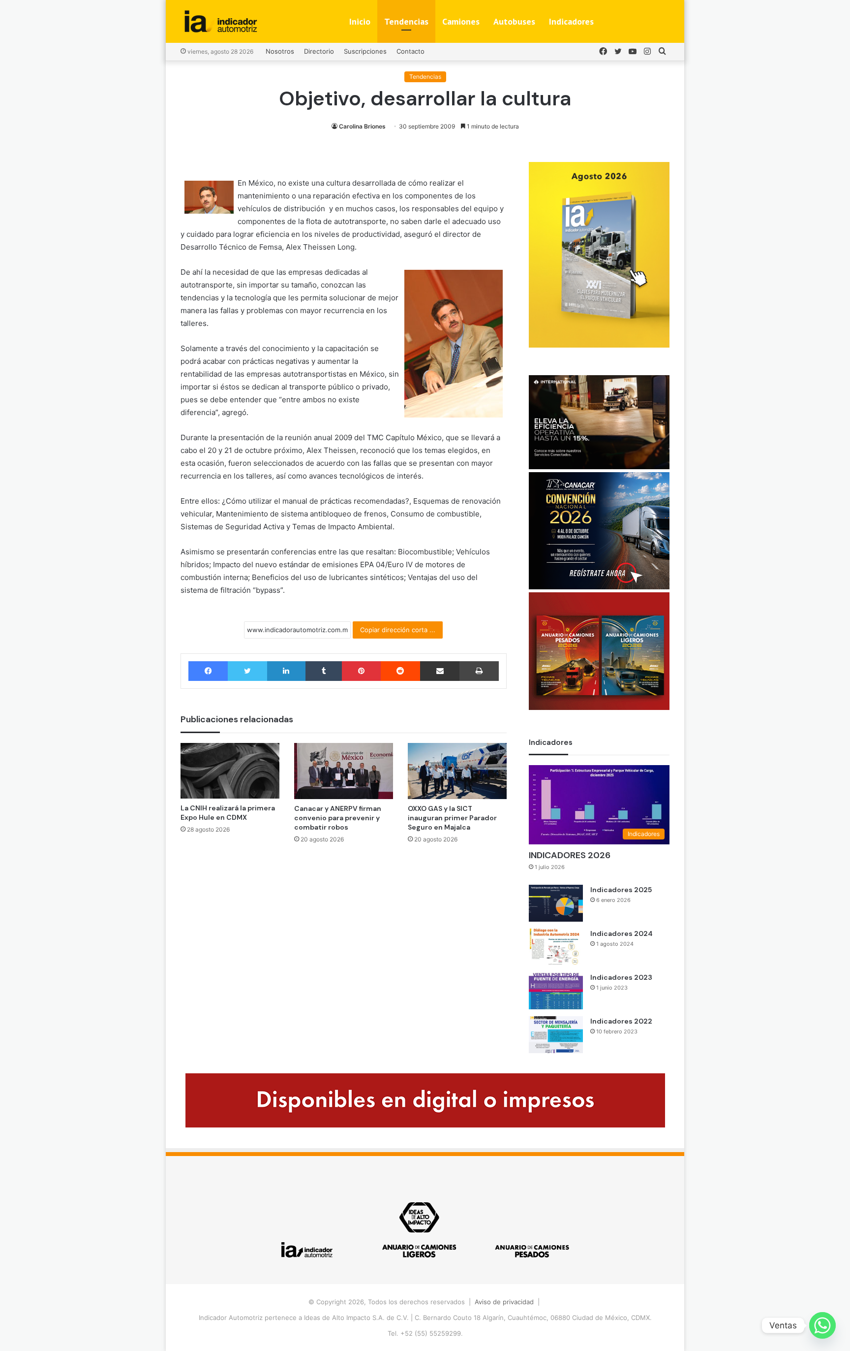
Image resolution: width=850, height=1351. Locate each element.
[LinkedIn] (286, 671)
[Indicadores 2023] (556, 990)
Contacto (410, 51)
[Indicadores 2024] (556, 947)
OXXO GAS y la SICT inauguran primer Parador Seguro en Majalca (452, 818)
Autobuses (514, 21)
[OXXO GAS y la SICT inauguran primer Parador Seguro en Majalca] (457, 771)
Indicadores (571, 21)
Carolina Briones (362, 126)
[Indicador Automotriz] (221, 21)
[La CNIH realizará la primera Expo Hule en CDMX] (230, 771)
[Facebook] (208, 671)
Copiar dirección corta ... (397, 630)
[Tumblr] (323, 671)
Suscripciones (365, 51)
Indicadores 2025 (621, 889)
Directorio (319, 51)
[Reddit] (400, 671)
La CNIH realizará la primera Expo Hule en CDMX (228, 813)
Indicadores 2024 (621, 933)
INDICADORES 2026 (569, 855)
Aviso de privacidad (504, 1302)
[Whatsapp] (822, 1325)
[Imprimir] (478, 671)
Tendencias (406, 21)
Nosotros (280, 51)
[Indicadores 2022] (556, 1034)
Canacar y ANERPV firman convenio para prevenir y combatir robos (337, 818)
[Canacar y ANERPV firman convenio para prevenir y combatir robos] (343, 771)
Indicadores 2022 (621, 1021)
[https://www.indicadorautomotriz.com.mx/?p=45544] (599, 345)
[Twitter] (247, 671)
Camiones (461, 21)
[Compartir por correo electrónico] (439, 671)
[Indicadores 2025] (556, 903)
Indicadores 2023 (621, 977)
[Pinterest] (361, 671)
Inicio (359, 21)
